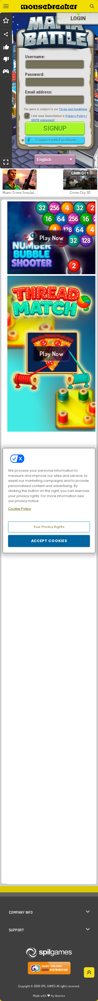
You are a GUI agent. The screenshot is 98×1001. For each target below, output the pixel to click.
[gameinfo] (6, 72)
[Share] (6, 34)
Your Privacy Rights (49, 527)
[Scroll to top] (89, 972)
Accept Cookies (49, 540)
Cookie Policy (19, 508)
